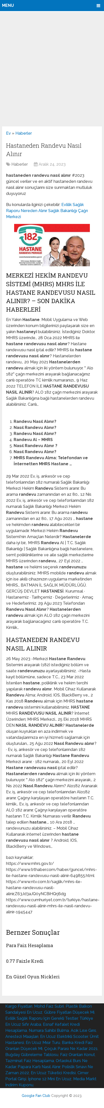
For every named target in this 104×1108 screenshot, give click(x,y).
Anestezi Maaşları (21, 1036)
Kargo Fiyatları (18, 1006)
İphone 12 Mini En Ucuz (49, 1078)
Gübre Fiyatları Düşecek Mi (69, 1012)
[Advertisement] (52, 69)
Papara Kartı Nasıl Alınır (39, 1066)
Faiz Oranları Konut (77, 1054)
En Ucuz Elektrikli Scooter (64, 1036)
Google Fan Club (36, 1096)
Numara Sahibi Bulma (49, 1030)
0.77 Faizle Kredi (25, 961)
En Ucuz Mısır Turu (43, 1042)
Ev (8, 133)
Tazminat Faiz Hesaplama (29, 1060)
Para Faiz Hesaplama (29, 945)
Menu (8, 5)
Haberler (23, 133)
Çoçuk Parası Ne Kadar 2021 (71, 1048)
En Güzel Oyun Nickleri (33, 977)
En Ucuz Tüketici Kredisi (53, 1072)
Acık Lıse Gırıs (83, 1030)
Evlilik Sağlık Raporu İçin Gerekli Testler (41, 1018)
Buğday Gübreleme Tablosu (31, 1054)
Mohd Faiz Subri (49, 1006)
